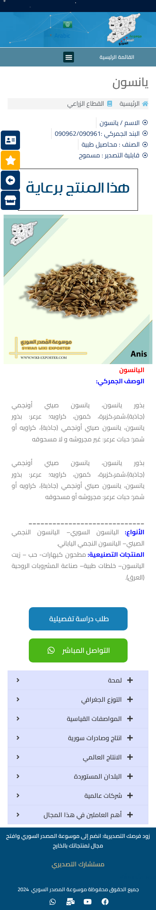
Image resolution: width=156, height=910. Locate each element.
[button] (68, 57)
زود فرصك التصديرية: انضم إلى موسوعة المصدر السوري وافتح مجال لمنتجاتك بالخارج (78, 841)
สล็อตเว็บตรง (138, 877)
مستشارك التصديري (78, 864)
